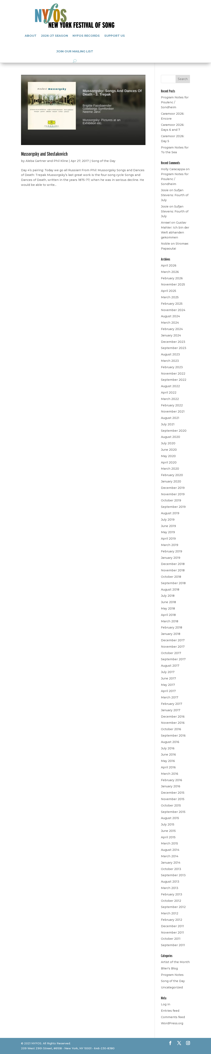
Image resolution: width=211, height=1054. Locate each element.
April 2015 (168, 837)
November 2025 (173, 284)
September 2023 (173, 348)
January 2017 (170, 710)
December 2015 (172, 793)
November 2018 (173, 570)
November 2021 (173, 411)
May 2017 (168, 685)
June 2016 (168, 754)
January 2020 (171, 481)
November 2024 (173, 310)
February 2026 (172, 278)
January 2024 (171, 335)
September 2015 (173, 812)
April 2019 (168, 538)
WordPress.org (172, 1023)
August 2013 (170, 881)
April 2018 (168, 615)
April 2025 (168, 291)
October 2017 (171, 653)
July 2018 (168, 596)
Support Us (114, 36)
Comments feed (173, 1017)
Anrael (165, 222)
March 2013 (169, 888)
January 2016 (170, 786)
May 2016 (168, 761)
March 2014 (169, 856)
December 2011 (172, 926)
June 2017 (168, 678)
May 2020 (168, 456)
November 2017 (173, 646)
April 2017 (168, 691)
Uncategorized (172, 987)
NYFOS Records (86, 36)
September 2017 (173, 659)
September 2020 (173, 431)
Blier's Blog (169, 968)
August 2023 (170, 354)
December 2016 (173, 716)
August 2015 (170, 818)
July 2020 (168, 443)
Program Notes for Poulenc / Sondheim (175, 102)
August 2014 (170, 850)
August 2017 (170, 665)
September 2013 (173, 875)
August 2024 (170, 316)
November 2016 (173, 723)
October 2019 (171, 500)
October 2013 (171, 869)
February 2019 (171, 551)
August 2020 (170, 437)
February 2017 (171, 704)
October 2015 (171, 805)
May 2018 (168, 608)
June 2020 (169, 450)
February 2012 (171, 920)
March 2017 (169, 697)
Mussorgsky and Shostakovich (44, 154)
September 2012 (173, 907)
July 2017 (168, 672)
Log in (165, 1004)
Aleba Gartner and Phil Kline (47, 161)
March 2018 (169, 621)
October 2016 (171, 729)
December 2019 (173, 488)
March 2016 (169, 774)
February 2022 (172, 405)
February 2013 (171, 894)
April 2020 (169, 462)
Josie (165, 190)
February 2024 (172, 329)
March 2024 (170, 322)
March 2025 (170, 297)
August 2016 (170, 742)
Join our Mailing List (74, 51)
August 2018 (170, 589)
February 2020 (172, 475)
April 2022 (168, 392)
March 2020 (170, 468)
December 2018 (173, 564)
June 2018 (168, 602)
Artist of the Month (175, 962)
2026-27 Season (54, 36)
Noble (165, 243)
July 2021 (168, 424)
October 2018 (171, 577)
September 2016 (173, 735)
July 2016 (168, 748)
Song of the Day (103, 161)
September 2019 (173, 507)
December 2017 (173, 640)
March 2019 (169, 545)
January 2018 (170, 634)
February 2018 (171, 627)
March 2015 (169, 843)
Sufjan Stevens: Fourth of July (174, 195)
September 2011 (173, 945)
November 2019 (173, 494)
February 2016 (171, 780)
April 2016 (168, 767)
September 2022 (173, 380)
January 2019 (170, 558)
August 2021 (170, 418)
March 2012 (169, 913)
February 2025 (172, 303)
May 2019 (168, 532)
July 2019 (168, 519)
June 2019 (168, 526)
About (30, 36)
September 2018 (173, 583)
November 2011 (172, 932)
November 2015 (172, 799)
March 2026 (170, 272)
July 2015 (167, 824)
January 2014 (170, 862)
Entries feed (170, 1011)
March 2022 (170, 399)
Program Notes (172, 975)
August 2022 (170, 386)
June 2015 (168, 831)
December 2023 (173, 342)
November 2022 (173, 373)
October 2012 (171, 901)
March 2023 (170, 361)
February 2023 (172, 367)
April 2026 (168, 265)
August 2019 (170, 513)
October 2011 (171, 939)
